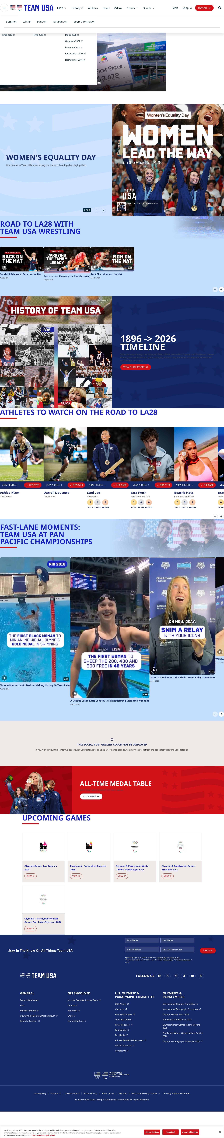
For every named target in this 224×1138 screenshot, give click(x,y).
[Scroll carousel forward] (221, 289)
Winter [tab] (27, 21)
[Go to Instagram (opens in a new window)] (176, 976)
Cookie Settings (152, 1132)
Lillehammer (76, 59)
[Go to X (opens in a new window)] (167, 976)
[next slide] (103, 210)
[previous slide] (96, 210)
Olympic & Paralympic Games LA (182, 1041)
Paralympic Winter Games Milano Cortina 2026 (183, 1035)
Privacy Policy (161, 957)
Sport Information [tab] (84, 21)
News (106, 8)
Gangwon (74, 41)
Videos (118, 8)
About (121, 1009)
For (121, 1035)
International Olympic (180, 1003)
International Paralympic (182, 1009)
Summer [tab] (11, 21)
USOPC (125, 1045)
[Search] (220, 8)
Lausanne (74, 47)
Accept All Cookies (190, 1132)
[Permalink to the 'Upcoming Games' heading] (93, 818)
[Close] (220, 1132)
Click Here (89, 796)
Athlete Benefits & (130, 1040)
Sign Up (207, 950)
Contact (122, 1050)
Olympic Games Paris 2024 (176, 1014)
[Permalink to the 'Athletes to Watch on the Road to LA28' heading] (160, 412)
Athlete (29, 1010)
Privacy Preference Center (177, 1093)
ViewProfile (9, 486)
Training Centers (123, 1019)
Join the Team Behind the (84, 1000)
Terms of (185, 960)
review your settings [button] (84, 749)
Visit (175, 8)
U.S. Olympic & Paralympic (39, 1015)
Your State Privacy (145, 1093)
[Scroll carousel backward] (215, 289)
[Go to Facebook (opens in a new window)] (159, 976)
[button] (138, 206)
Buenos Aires (76, 53)
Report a (30, 1020)
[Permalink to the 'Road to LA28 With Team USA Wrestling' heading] (83, 231)
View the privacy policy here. (44, 1135)
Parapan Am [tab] (60, 21)
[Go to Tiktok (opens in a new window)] (184, 976)
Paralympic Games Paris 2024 (177, 1019)
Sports (147, 8)
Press (123, 1024)
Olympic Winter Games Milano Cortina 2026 (181, 1026)
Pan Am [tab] (41, 21)
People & (125, 1014)
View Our (137, 367)
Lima (9, 34)
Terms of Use (174, 957)
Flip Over (34, 485)
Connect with (77, 1020)
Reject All (170, 1132)
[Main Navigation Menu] (4, 8)
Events (131, 8)
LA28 (60, 8)
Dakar (73, 34)
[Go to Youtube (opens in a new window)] (192, 976)
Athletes (93, 8)
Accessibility (40, 1093)
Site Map (122, 1093)
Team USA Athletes (29, 1000)
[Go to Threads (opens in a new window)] (201, 976)
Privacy (169, 960)
